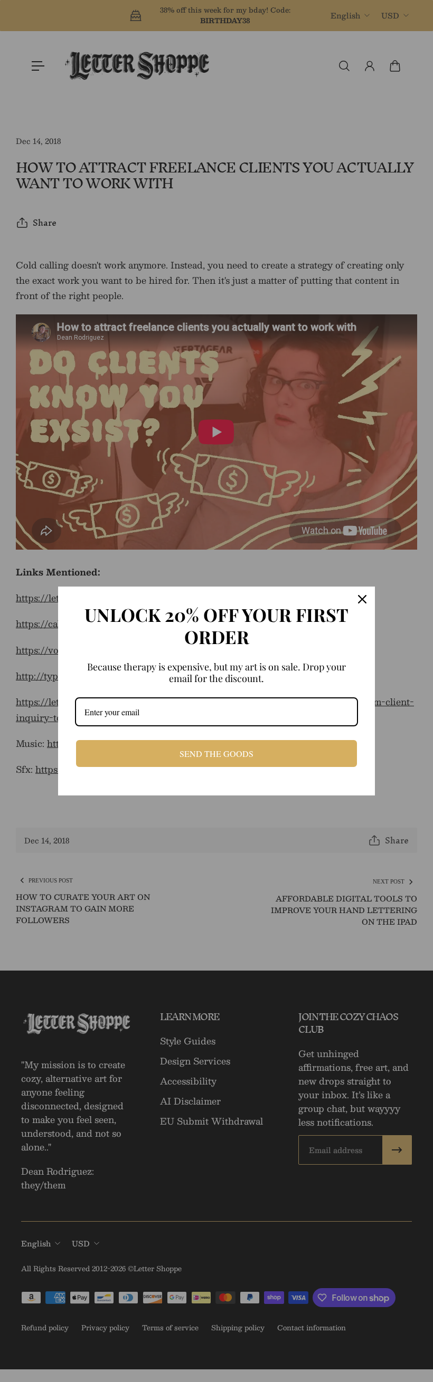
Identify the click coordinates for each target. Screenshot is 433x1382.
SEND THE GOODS (216, 753)
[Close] (362, 599)
